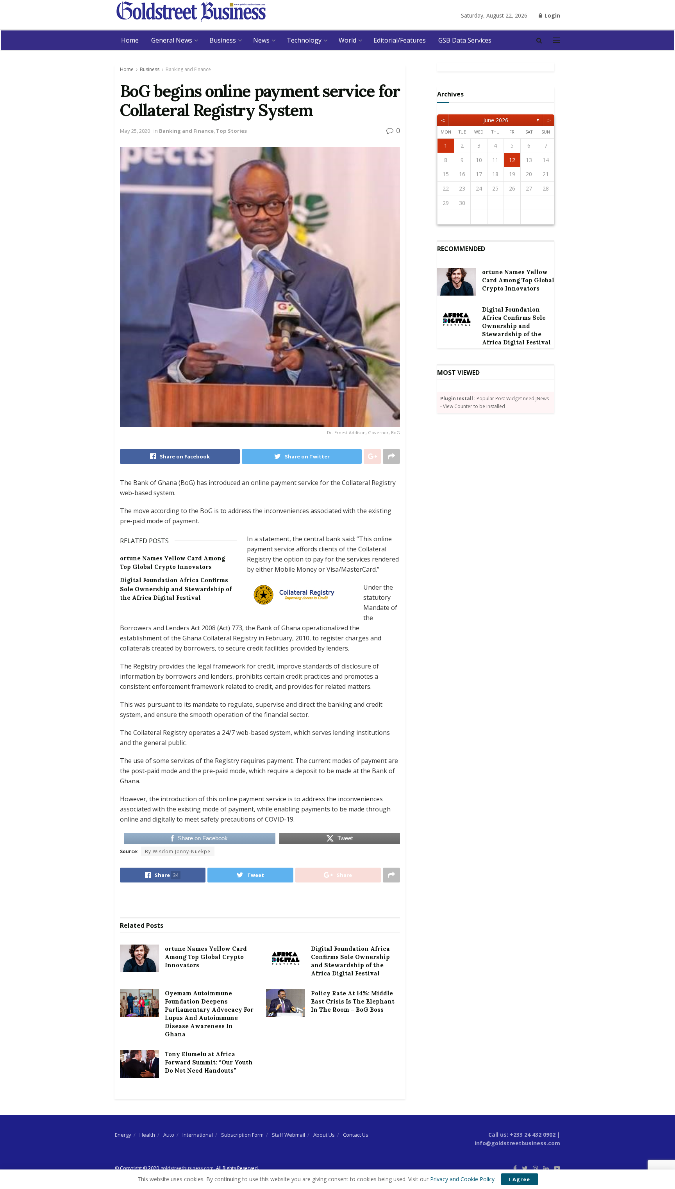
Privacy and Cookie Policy (462, 1179)
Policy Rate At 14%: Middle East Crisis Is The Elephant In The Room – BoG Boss (353, 1001)
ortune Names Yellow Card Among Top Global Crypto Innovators (206, 957)
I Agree (519, 1179)
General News (171, 40)
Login (551, 15)
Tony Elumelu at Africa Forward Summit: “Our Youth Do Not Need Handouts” (209, 1062)
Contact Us (355, 1134)
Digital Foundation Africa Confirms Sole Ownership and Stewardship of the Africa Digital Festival (176, 588)
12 (512, 160)
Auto (168, 1134)
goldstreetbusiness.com (187, 1168)
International (197, 1134)
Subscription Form (242, 1134)
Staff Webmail (288, 1134)
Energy (123, 1134)
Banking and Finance (188, 69)
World (347, 40)
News (261, 40)
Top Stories (231, 130)
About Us (324, 1134)
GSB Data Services (464, 40)
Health (147, 1134)
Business (222, 40)
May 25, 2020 (135, 130)
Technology (304, 40)
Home (130, 40)
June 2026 (495, 120)
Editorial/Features (399, 40)
